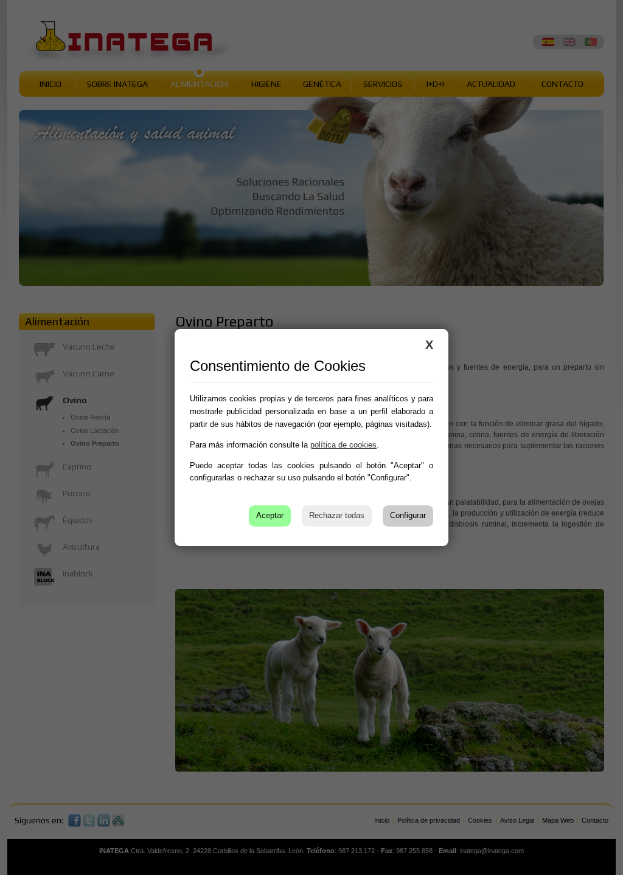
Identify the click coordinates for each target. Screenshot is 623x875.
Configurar (408, 515)
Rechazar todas (336, 515)
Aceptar (270, 515)
